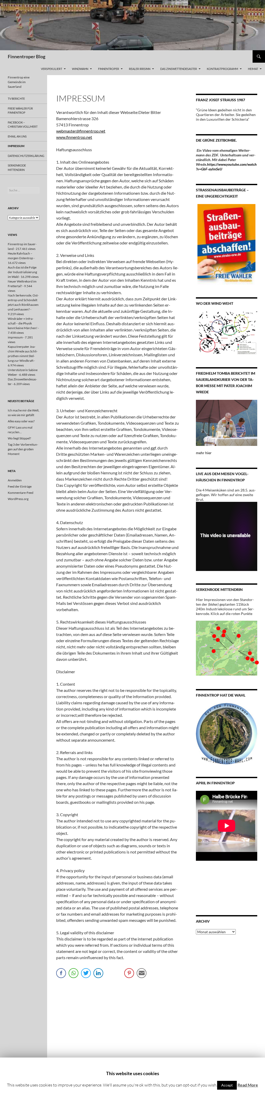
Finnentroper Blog (26, 56)
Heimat (253, 68)
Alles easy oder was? (21, 421)
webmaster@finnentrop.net (80, 130)
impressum (16, 146)
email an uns (17, 136)
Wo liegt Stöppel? (19, 438)
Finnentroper (108, 68)
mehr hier (204, 453)
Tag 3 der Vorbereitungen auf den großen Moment (23, 449)
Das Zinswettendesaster (178, 68)
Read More (248, 1084)
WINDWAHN (80, 68)
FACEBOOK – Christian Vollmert (23, 124)
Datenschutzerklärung (26, 155)
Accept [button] (227, 1085)
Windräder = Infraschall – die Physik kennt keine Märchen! (22, 323)
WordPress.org (18, 499)
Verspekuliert (51, 68)
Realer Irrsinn (139, 68)
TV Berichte (16, 98)
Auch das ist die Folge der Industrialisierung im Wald (22, 272)
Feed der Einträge (20, 486)
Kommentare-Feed (20, 493)
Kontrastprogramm (222, 68)
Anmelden (15, 480)
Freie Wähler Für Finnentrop (20, 110)
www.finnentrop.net (74, 137)
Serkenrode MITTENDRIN (17, 167)
